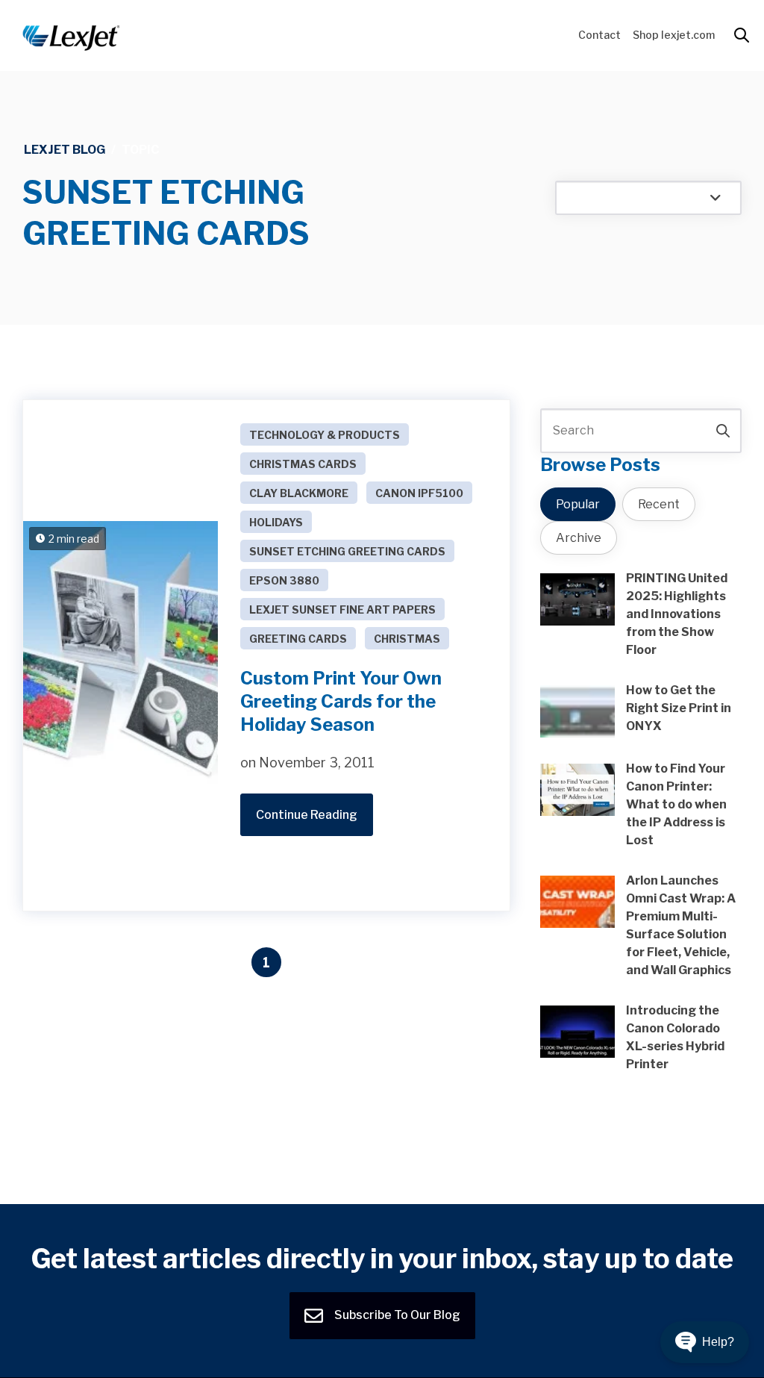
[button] (704, 1342)
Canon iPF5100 (419, 493)
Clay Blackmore (298, 493)
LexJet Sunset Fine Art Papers (342, 609)
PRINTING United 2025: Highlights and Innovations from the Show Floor (676, 614)
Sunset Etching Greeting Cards (347, 551)
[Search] (723, 431)
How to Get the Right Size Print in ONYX (678, 708)
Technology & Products (324, 434)
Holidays (276, 522)
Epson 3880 (284, 580)
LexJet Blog (64, 150)
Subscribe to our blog (396, 1315)
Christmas (407, 638)
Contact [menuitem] (599, 34)
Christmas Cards (303, 464)
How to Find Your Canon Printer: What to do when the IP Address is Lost (676, 804)
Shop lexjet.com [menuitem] (674, 34)
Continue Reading (306, 815)
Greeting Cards (298, 638)
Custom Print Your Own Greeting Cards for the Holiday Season (341, 701)
